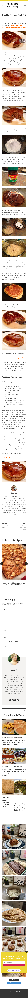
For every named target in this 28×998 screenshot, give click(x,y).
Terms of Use (10, 991)
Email (4, 637)
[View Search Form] (2, 5)
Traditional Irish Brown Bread (20, 770)
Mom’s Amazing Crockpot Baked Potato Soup (7, 742)
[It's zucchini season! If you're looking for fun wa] (14, 862)
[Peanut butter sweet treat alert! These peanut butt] (14, 939)
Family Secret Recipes (7, 737)
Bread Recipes (18, 737)
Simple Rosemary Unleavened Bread (6, 803)
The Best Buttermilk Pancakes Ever (15, 362)
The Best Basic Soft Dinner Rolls (19, 742)
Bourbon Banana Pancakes (12, 370)
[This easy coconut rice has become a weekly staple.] (14, 888)
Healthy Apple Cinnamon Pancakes (15, 364)
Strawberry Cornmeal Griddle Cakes (15, 368)
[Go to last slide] (1, 563)
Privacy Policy (17, 991)
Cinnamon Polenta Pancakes (13, 366)
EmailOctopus (17, 970)
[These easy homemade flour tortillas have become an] (14, 913)
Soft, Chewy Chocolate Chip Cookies (21, 527)
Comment (5, 609)
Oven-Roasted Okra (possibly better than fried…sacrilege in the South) (20, 806)
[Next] (26, 563)
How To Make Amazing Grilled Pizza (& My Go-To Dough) (7, 772)
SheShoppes (17, 995)
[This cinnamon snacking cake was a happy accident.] (14, 836)
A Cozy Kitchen (17, 453)
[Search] (24, 710)
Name (4, 630)
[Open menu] (25, 5)
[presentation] (14, 562)
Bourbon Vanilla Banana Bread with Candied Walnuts (14, 584)
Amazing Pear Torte (6, 525)
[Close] (26, 952)
